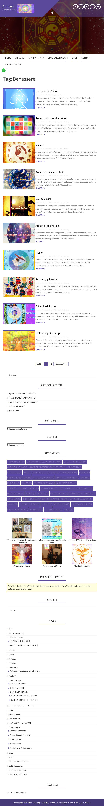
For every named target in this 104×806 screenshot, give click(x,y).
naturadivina (59, 493)
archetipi (75, 467)
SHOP (74, 58)
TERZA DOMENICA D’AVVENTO (22, 398)
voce (68, 509)
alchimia (55, 462)
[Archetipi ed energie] (19, 233)
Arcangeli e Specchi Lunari (19, 761)
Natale (43, 493)
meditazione (15, 493)
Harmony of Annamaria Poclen (21, 706)
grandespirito (66, 483)
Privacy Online (15, 743)
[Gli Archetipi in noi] (19, 313)
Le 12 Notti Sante (16, 766)
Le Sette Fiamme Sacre (18, 774)
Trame (39, 252)
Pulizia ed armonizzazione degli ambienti (25, 671)
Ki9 (36, 488)
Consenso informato (18, 731)
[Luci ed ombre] (19, 206)
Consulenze (13, 667)
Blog (10, 629)
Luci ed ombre (43, 198)
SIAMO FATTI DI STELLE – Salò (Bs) (24, 645)
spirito (46, 504)
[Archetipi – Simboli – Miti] (19, 179)
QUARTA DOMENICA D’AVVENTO (23, 394)
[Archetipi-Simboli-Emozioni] (19, 125)
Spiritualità (62, 504)
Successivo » (61, 364)
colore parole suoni (19, 478)
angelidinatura (17, 467)
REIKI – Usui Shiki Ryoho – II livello (24, 700)
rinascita (14, 499)
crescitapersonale (67, 478)
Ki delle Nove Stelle (51, 488)
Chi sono (20, 58)
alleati (68, 462)
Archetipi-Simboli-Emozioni (50, 118)
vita (24, 509)
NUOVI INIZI (14, 411)
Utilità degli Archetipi (47, 333)
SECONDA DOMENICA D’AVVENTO (23, 402)
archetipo (14, 472)
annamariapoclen (40, 467)
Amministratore (59, 95)
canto (84, 472)
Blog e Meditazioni (58, 58)
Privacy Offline (15, 739)
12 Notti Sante (16, 462)
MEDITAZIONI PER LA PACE (20, 723)
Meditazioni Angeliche (17, 770)
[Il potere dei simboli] (19, 98)
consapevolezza (43, 478)
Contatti (86, 58)
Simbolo (39, 145)
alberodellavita (36, 462)
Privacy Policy (13, 64)
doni (85, 478)
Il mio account (14, 714)
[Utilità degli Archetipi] (19, 340)
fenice (26, 483)
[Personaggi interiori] (19, 287)
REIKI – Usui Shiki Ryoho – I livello (24, 695)
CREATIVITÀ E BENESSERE (20, 641)
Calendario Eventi (16, 637)
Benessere (39, 472)
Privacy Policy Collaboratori (21, 748)
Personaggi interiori (46, 279)
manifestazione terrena (79, 488)
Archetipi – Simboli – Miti (49, 172)
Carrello (12, 650)
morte (31, 493)
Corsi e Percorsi (15, 680)
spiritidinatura (29, 504)
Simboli (12, 504)
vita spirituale (53, 509)
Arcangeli (59, 467)
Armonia (8, 6)
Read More (40, 107)
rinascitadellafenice (35, 499)
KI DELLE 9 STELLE (17, 688)
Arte (27, 472)
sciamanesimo (59, 499)
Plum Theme (29, 803)
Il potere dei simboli (46, 91)
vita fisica (36, 509)
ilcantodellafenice (19, 488)
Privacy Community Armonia (21, 735)
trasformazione (81, 504)
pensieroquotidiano (82, 493)
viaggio (13, 509)
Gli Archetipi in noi (45, 306)
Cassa (11, 655)
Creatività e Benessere (18, 684)
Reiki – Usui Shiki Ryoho (19, 692)
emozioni (13, 483)
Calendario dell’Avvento (63, 472)
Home (8, 58)
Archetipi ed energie (47, 225)
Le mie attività (36, 58)
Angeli (81, 462)
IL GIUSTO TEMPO (17, 406)
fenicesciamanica (44, 483)
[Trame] (19, 260)
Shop (11, 753)
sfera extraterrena (81, 499)
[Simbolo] (19, 152)
